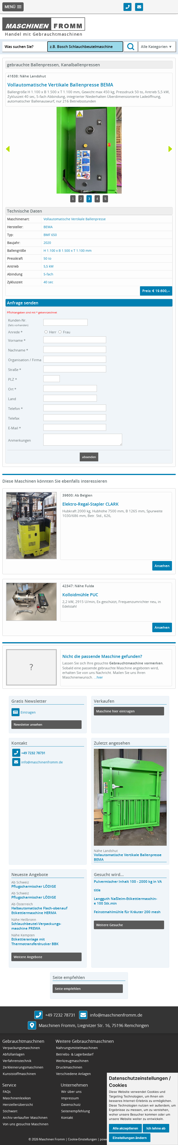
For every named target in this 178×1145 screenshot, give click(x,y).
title (97, 890)
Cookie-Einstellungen (82, 1139)
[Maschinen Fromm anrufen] (38, 1015)
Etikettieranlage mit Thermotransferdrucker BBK (35, 941)
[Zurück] (8, 169)
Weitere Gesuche (109, 925)
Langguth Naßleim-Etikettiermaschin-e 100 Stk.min (125, 901)
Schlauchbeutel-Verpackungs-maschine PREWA (36, 926)
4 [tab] (97, 199)
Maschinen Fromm (52, 1139)
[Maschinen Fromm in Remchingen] (32, 1026)
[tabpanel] (89, 150)
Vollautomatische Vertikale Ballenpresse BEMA (128, 857)
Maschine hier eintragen (115, 711)
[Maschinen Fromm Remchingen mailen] (16, 762)
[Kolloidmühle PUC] (31, 618)
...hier (98, 677)
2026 (35, 1139)
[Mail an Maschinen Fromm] (83, 1015)
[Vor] (170, 169)
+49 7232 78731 (33, 753)
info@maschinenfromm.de (42, 762)
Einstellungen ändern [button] (130, 1138)
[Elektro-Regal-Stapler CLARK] (31, 556)
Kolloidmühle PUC (80, 594)
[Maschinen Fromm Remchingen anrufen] (16, 753)
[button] (13, 6)
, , (94, 1025)
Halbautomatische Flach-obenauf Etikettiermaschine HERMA (39, 910)
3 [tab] (89, 199)
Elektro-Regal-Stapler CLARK (90, 504)
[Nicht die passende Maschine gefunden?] (31, 682)
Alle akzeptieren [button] (125, 1128)
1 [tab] (73, 199)
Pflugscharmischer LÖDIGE (33, 886)
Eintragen (28, 712)
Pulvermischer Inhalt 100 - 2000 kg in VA (128, 881)
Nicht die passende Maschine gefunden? (102, 656)
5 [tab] (105, 199)
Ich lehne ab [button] (155, 1128)
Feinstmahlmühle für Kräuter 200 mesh (127, 911)
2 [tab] (81, 199)
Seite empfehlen (68, 988)
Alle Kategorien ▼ (156, 46)
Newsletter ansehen (28, 725)
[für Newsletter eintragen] (15, 712)
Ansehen (162, 565)
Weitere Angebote (28, 957)
